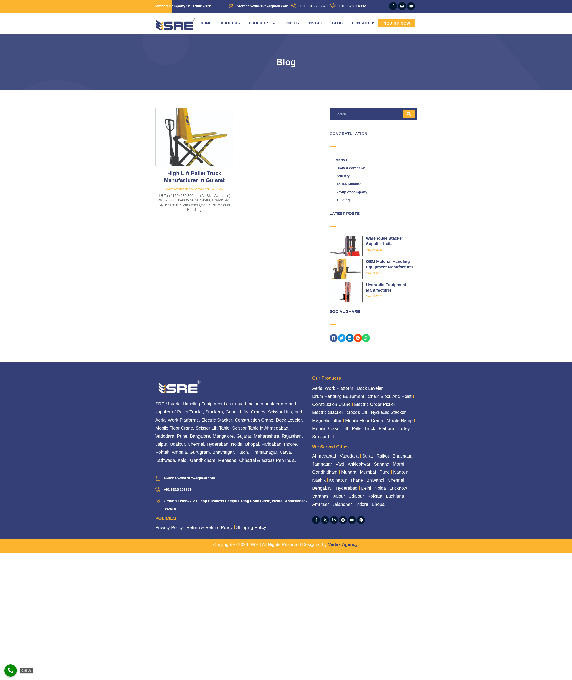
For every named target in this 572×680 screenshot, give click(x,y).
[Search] (409, 114)
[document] (286, 598)
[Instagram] (402, 6)
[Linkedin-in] (334, 520)
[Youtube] (411, 6)
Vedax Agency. (343, 544)
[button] (334, 338)
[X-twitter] (325, 520)
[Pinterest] (361, 520)
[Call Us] (10, 670)
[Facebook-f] (393, 6)
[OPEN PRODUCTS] (274, 23)
